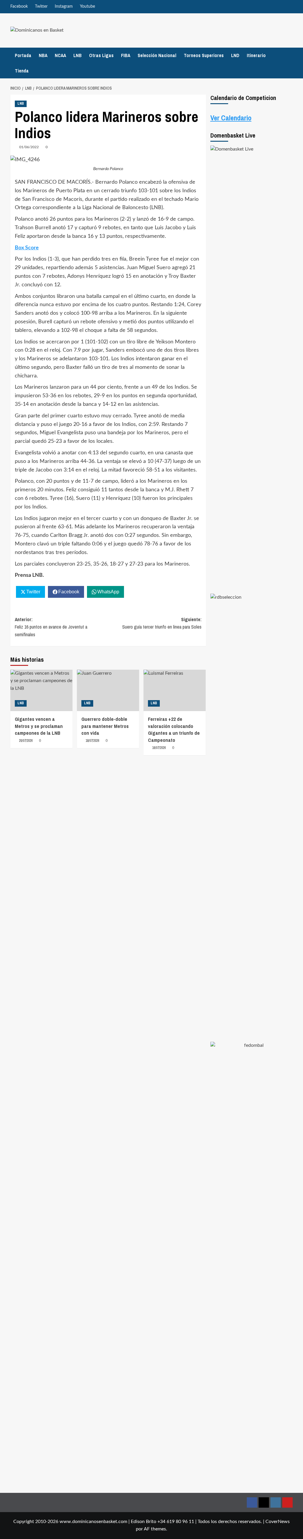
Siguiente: (162, 623)
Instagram (64, 6)
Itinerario (256, 55)
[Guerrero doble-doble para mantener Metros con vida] (108, 690)
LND (235, 55)
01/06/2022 (29, 147)
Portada (23, 55)
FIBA (125, 55)
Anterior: (51, 627)
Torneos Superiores (204, 55)
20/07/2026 (26, 740)
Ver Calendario (231, 117)
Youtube (87, 6)
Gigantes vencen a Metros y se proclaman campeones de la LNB (39, 726)
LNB (77, 55)
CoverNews (277, 1521)
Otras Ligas (101, 55)
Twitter (41, 6)
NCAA (60, 55)
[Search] (289, 63)
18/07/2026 (92, 740)
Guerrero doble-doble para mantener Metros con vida (105, 726)
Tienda (22, 70)
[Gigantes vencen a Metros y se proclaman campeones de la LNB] (41, 690)
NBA (43, 55)
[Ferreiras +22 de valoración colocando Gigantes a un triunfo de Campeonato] (175, 690)
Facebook (19, 6)
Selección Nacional (157, 55)
